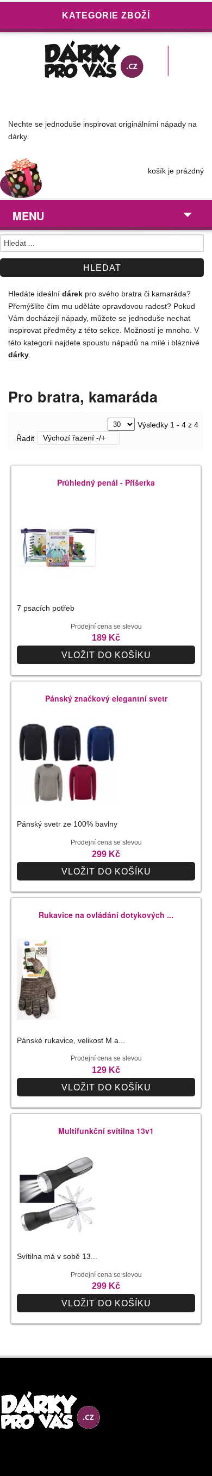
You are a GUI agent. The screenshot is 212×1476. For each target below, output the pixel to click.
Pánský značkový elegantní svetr (106, 698)
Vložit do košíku (106, 655)
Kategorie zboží (106, 15)
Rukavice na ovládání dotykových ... (106, 914)
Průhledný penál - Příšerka (106, 482)
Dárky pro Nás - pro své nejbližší (106, 62)
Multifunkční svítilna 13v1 (106, 1130)
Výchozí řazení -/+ (74, 437)
